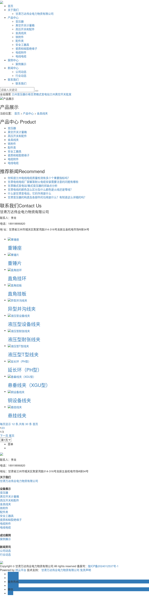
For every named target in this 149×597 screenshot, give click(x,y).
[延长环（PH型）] (19, 361)
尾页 (11, 435)
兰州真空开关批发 (60, 94)
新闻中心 (13, 68)
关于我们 (13, 10)
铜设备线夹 (19, 400)
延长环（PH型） (25, 369)
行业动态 (21, 75)
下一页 (4, 435)
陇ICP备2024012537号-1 (103, 566)
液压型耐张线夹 (24, 339)
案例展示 (21, 64)
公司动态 (21, 72)
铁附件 (20, 37)
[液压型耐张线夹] (19, 330)
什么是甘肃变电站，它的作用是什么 (29, 193)
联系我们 (13, 79)
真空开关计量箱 (25, 25)
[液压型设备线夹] (19, 315)
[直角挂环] (15, 269)
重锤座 (15, 247)
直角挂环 (17, 278)
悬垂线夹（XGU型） (29, 384)
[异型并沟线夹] (17, 300)
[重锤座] (13, 239)
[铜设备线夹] (16, 391)
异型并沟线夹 (22, 308)
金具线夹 (21, 33)
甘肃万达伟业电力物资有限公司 (35, 13)
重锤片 (15, 262)
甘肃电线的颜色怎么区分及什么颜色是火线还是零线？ (40, 189)
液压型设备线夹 (24, 323)
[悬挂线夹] (15, 407)
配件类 (20, 41)
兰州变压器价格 (21, 94)
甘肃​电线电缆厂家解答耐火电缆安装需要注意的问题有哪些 (43, 182)
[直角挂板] (15, 285)
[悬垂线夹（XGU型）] (22, 376)
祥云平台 (20, 570)
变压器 (20, 21)
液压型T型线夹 (23, 354)
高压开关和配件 (25, 29)
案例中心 (13, 60)
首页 (10, 6)
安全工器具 (22, 44)
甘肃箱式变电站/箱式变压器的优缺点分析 (32, 185)
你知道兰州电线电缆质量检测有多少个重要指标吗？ (39, 178)
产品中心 (13, 17)
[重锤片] (13, 254)
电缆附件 (21, 52)
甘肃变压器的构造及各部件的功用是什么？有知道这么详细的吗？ (47, 197)
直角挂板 (17, 293)
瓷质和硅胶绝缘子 (26, 48)
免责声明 (85, 570)
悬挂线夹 (17, 415)
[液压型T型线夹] (18, 346)
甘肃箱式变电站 (40, 94)
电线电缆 (21, 56)
